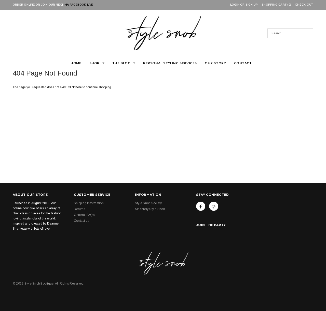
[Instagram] (213, 206)
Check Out (304, 4)
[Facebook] (200, 206)
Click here (75, 87)
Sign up (252, 4)
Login (234, 4)
